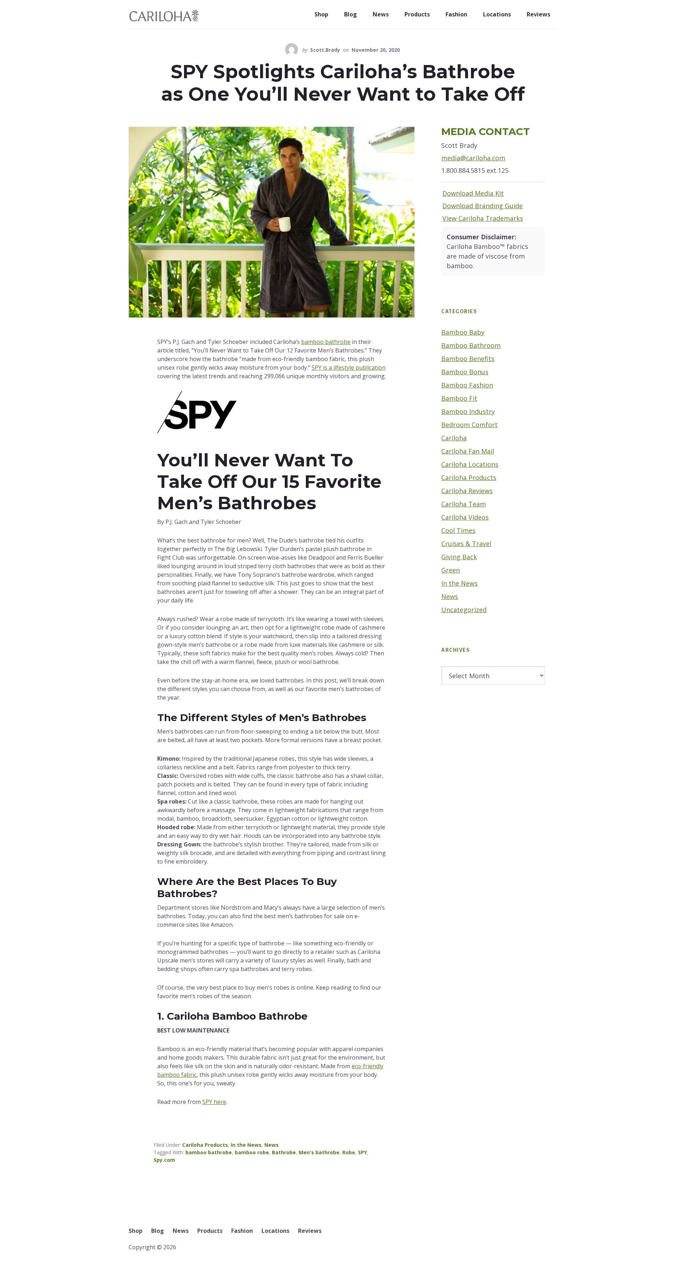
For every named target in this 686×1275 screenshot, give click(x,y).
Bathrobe (284, 1152)
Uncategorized (464, 609)
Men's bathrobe (319, 1152)
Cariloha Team (463, 504)
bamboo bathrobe (326, 342)
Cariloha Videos (465, 517)
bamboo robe (252, 1152)
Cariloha (454, 438)
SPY (362, 1152)
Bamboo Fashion (467, 385)
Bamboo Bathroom (471, 345)
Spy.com (164, 1159)
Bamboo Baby (462, 332)
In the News (246, 1144)
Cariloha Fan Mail (467, 451)
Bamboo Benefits (467, 358)
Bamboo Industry (468, 411)
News (271, 1144)
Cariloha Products (205, 1144)
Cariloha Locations (469, 464)
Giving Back (459, 556)
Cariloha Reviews (467, 490)
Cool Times (458, 530)
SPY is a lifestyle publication (349, 367)
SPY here (214, 1102)
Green (450, 570)
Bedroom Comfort (469, 424)
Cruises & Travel (466, 543)
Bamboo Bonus (464, 372)
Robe (348, 1152)
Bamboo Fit (459, 398)
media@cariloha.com (473, 158)
